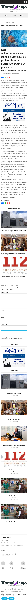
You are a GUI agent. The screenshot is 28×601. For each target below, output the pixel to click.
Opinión (21, 15)
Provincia (13, 22)
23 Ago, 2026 (12, 499)
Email (3, 317)
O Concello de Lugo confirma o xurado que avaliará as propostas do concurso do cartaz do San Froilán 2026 (14, 444)
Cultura (14, 15)
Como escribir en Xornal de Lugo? (8, 554)
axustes (13, 595)
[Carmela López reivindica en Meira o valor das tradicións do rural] (14, 492)
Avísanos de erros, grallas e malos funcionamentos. (12, 545)
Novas (6, 15)
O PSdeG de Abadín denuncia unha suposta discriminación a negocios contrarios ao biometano (13, 231)
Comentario (4, 292)
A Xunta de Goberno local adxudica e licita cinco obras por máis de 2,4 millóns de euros (13, 254)
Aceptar (4, 598)
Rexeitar (11, 598)
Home (2, 22)
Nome (3, 310)
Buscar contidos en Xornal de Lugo (8, 553)
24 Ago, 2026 (12, 395)
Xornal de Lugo (7, 73)
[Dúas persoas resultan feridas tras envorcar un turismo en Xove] (14, 466)
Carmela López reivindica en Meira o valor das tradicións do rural (14, 496)
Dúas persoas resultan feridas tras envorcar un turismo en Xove (13, 277)
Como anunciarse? (5, 555)
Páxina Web (4, 324)
